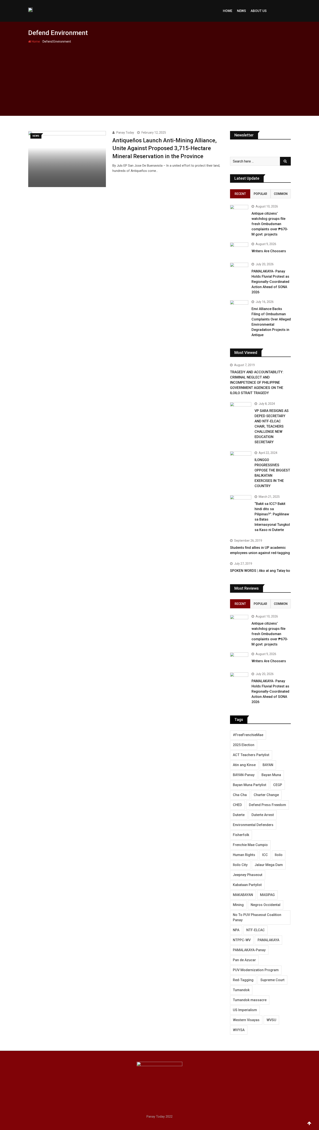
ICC (265, 855)
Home (227, 11)
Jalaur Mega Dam (269, 865)
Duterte (239, 815)
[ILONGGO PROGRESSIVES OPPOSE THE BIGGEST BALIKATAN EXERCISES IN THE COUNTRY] (240, 459)
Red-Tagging (243, 980)
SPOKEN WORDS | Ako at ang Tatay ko (260, 571)
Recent (240, 194)
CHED (237, 805)
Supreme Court (272, 980)
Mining (238, 905)
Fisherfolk (241, 835)
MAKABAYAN (243, 895)
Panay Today (125, 132)
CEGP (277, 785)
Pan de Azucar (244, 960)
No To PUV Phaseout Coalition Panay (257, 917)
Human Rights (244, 855)
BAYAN (268, 765)
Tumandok (241, 990)
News (241, 11)
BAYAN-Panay (244, 775)
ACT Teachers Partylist (251, 755)
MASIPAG (267, 895)
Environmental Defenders (253, 825)
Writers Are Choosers (269, 251)
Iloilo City (240, 865)
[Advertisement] (159, 76)
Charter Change (266, 795)
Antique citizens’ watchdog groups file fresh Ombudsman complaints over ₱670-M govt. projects (270, 223)
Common (281, 194)
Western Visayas (246, 1020)
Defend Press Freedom (267, 805)
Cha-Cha (240, 795)
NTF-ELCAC (255, 930)
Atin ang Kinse (244, 765)
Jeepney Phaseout (247, 875)
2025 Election (243, 745)
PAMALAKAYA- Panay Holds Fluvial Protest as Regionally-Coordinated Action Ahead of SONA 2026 (270, 281)
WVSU (271, 1020)
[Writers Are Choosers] (239, 249)
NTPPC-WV (242, 940)
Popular (260, 194)
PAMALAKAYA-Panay (249, 950)
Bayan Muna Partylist (249, 785)
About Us (258, 11)
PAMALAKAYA (268, 940)
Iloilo (279, 855)
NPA (236, 930)
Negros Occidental (265, 905)
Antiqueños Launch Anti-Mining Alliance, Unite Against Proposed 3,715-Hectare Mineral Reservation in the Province (164, 148)
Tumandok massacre (249, 1000)
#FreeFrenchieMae (248, 735)
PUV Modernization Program (256, 970)
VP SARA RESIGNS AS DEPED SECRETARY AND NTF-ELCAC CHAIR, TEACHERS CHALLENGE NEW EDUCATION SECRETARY (272, 426)
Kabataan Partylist (247, 885)
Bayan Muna (271, 775)
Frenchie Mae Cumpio (250, 845)
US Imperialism (245, 1010)
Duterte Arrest (263, 815)
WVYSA (239, 1030)
